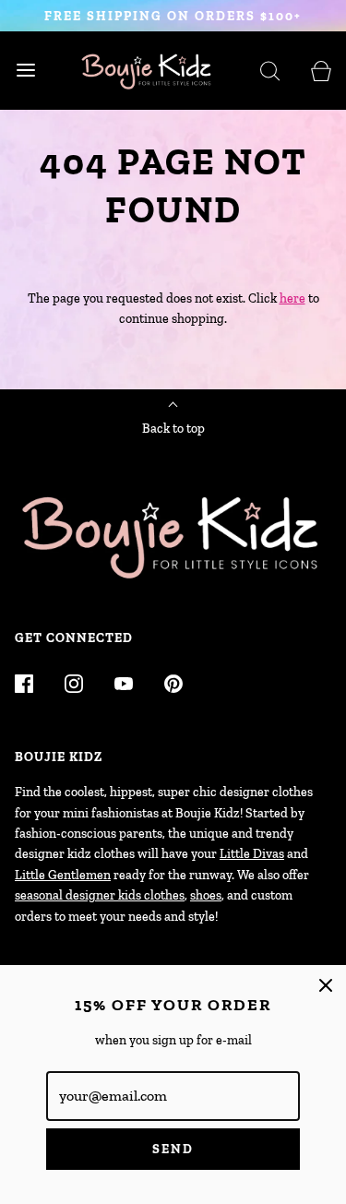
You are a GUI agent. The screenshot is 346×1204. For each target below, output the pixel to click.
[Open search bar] (270, 70)
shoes (205, 895)
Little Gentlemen (63, 875)
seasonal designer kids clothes (100, 895)
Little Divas (252, 854)
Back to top (173, 428)
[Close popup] (325, 985)
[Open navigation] (25, 70)
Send (173, 1149)
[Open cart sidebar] (320, 70)
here (292, 298)
